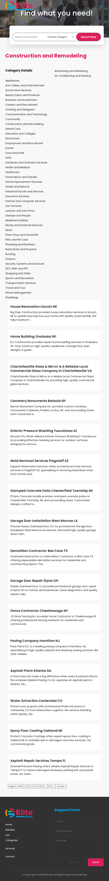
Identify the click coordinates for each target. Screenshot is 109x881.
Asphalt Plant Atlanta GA (30, 671)
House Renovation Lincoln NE (33, 306)
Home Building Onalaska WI (33, 336)
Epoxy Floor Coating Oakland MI (36, 730)
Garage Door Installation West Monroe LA (44, 521)
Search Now (88, 37)
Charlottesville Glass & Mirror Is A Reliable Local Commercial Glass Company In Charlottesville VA (51, 368)
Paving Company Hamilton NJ (35, 641)
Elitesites (48, 874)
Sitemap (82, 874)
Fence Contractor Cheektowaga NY (39, 611)
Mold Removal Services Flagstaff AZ (39, 461)
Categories (11, 840)
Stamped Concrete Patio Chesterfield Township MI (51, 491)
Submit (95, 862)
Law (7, 835)
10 (49, 786)
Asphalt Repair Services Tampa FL (38, 761)
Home (8, 824)
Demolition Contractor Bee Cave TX (39, 551)
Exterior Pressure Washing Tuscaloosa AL (43, 431)
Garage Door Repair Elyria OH (34, 581)
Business (10, 829)
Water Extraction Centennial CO (36, 701)
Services (10, 848)
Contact (10, 856)
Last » (63, 786)
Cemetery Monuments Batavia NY (38, 401)
